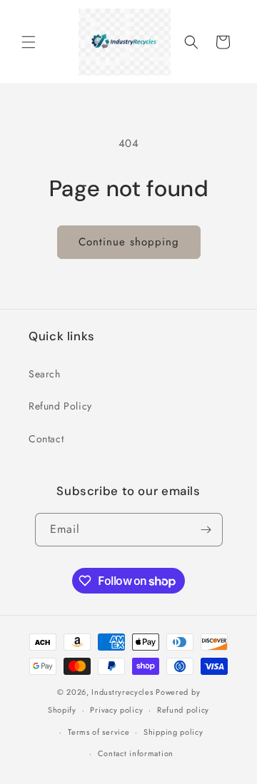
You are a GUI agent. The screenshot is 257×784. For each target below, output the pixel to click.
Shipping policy (173, 732)
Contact (46, 439)
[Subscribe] (206, 529)
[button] (28, 42)
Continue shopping (129, 242)
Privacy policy (116, 710)
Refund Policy (60, 406)
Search (45, 374)
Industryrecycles (122, 692)
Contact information (135, 753)
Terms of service (98, 732)
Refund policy (183, 710)
